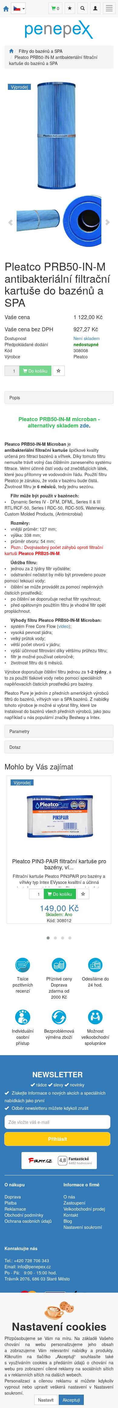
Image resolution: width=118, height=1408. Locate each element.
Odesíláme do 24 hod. (95, 982)
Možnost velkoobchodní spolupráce (95, 1037)
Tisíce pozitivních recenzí (23, 985)
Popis (14, 397)
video (63, 626)
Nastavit (46, 1400)
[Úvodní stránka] (11, 51)
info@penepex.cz (34, 1266)
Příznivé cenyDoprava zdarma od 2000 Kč (59, 988)
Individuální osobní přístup (23, 1037)
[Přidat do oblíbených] (59, 371)
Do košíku (62, 894)
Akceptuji (71, 1400)
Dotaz (15, 747)
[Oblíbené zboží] (70, 8)
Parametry (19, 731)
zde (84, 425)
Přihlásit (57, 1138)
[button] (48, 938)
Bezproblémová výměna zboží (59, 1034)
